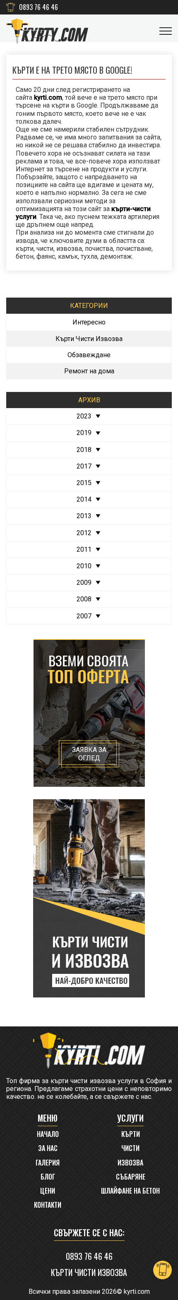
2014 (84, 499)
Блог (48, 1177)
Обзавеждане (89, 355)
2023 (84, 416)
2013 (84, 516)
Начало (48, 1134)
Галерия (48, 1163)
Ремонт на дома (89, 371)
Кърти (130, 1134)
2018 (84, 450)
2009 (84, 582)
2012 (84, 533)
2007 (84, 616)
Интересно (89, 322)
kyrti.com (137, 1291)
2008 (84, 599)
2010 (84, 566)
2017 (84, 466)
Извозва (130, 1163)
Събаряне (130, 1177)
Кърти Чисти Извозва (89, 339)
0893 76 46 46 (38, 7)
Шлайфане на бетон (130, 1191)
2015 (84, 483)
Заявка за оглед (89, 754)
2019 (84, 433)
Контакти (47, 1205)
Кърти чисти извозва (89, 1272)
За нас (48, 1148)
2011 (84, 549)
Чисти (130, 1148)
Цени (47, 1191)
